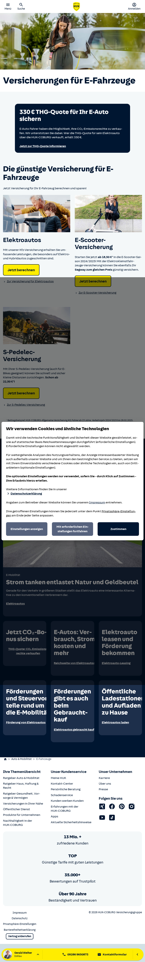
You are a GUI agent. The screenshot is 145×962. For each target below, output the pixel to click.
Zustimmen (118, 529)
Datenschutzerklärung (26, 493)
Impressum (97, 502)
